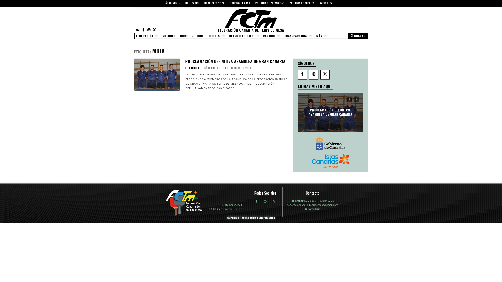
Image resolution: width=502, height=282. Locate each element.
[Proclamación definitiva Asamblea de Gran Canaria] (157, 75)
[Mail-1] (138, 30)
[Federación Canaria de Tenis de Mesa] (186, 203)
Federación (192, 68)
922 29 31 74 (310, 201)
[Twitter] (154, 30)
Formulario (313, 209)
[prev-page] (349, 99)
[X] (325, 75)
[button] (358, 36)
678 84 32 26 (327, 201)
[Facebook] (143, 30)
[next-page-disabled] (356, 99)
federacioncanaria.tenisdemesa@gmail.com (312, 205)
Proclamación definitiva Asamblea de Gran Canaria (235, 61)
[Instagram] (149, 30)
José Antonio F (211, 68)
